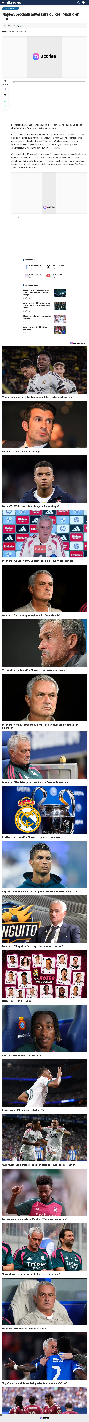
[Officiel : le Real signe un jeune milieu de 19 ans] (60, 319)
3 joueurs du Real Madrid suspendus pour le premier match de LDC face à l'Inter (36, 305)
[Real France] (15, 2)
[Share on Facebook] (14, 26)
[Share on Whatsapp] (5, 100)
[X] (55, 267)
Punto (4, 31)
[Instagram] (33, 276)
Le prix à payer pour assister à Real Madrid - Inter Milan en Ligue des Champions (36, 292)
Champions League (10, 8)
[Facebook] (33, 267)
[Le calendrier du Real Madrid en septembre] (60, 330)
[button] (4, 2)
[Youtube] (55, 276)
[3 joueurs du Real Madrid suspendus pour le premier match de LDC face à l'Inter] (60, 306)
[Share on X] (17, 26)
